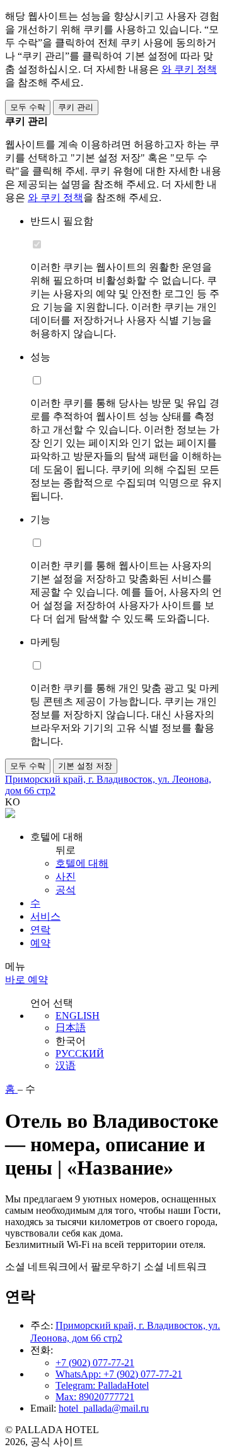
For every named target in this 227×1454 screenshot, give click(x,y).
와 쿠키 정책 (189, 69)
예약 (40, 943)
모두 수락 (27, 107)
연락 (40, 929)
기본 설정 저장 (85, 766)
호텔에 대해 (81, 863)
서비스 (45, 916)
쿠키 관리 (75, 107)
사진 (65, 876)
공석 (65, 889)
